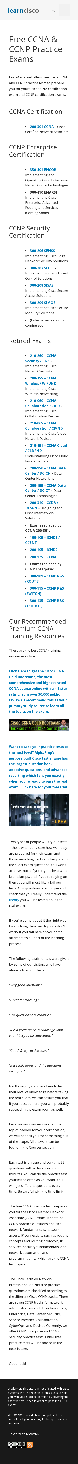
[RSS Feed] (30, 1445)
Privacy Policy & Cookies (23, 1433)
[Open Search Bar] (53, 10)
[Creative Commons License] (17, 1445)
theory (14, 899)
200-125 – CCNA (43, 557)
